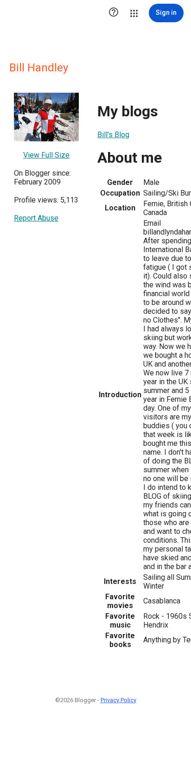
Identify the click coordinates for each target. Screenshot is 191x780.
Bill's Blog (113, 134)
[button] (113, 13)
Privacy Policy (118, 700)
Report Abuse (36, 218)
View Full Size (46, 155)
